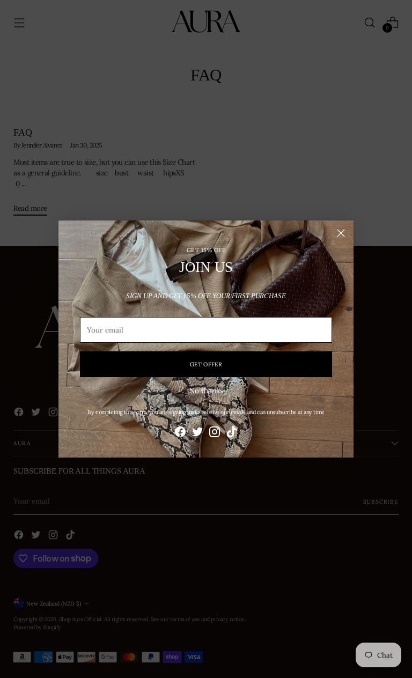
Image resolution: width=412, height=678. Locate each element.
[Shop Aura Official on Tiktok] (231, 433)
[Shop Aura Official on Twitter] (197, 433)
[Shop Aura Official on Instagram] (214, 433)
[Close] (341, 233)
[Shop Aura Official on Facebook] (180, 433)
